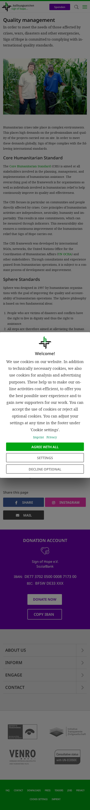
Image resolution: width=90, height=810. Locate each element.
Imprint (38, 437)
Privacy (51, 437)
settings (45, 458)
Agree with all (45, 447)
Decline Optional (45, 469)
